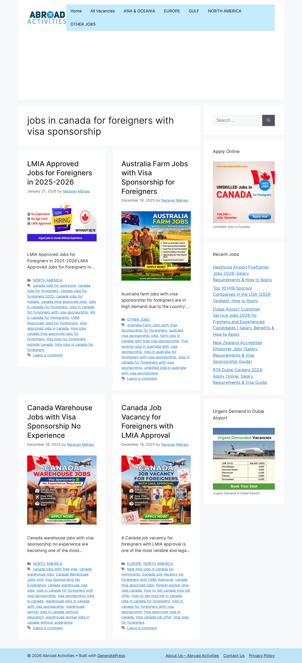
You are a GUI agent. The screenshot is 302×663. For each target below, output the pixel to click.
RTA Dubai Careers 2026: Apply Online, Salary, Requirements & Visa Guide (240, 376)
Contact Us (234, 655)
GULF (194, 11)
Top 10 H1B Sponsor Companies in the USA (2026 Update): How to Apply (242, 294)
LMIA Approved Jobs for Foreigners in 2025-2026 (59, 172)
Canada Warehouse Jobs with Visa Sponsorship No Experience (57, 579)
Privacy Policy (262, 655)
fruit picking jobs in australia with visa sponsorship (154, 346)
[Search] (268, 120)
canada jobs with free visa (55, 569)
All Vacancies (102, 11)
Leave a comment (48, 355)
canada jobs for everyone (54, 285)
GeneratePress (111, 655)
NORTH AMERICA (224, 11)
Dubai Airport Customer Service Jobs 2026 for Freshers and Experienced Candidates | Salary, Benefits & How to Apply (243, 322)
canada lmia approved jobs (64, 301)
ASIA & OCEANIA (139, 11)
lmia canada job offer (153, 617)
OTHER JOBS (83, 24)
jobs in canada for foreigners (145, 601)
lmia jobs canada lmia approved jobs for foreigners (56, 333)
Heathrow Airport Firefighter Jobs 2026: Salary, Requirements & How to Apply (242, 273)
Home (76, 11)
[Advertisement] (151, 68)
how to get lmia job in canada (157, 595)
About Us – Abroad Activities (192, 655)
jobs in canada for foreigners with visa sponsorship (155, 362)
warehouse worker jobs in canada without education (55, 611)
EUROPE (172, 11)
